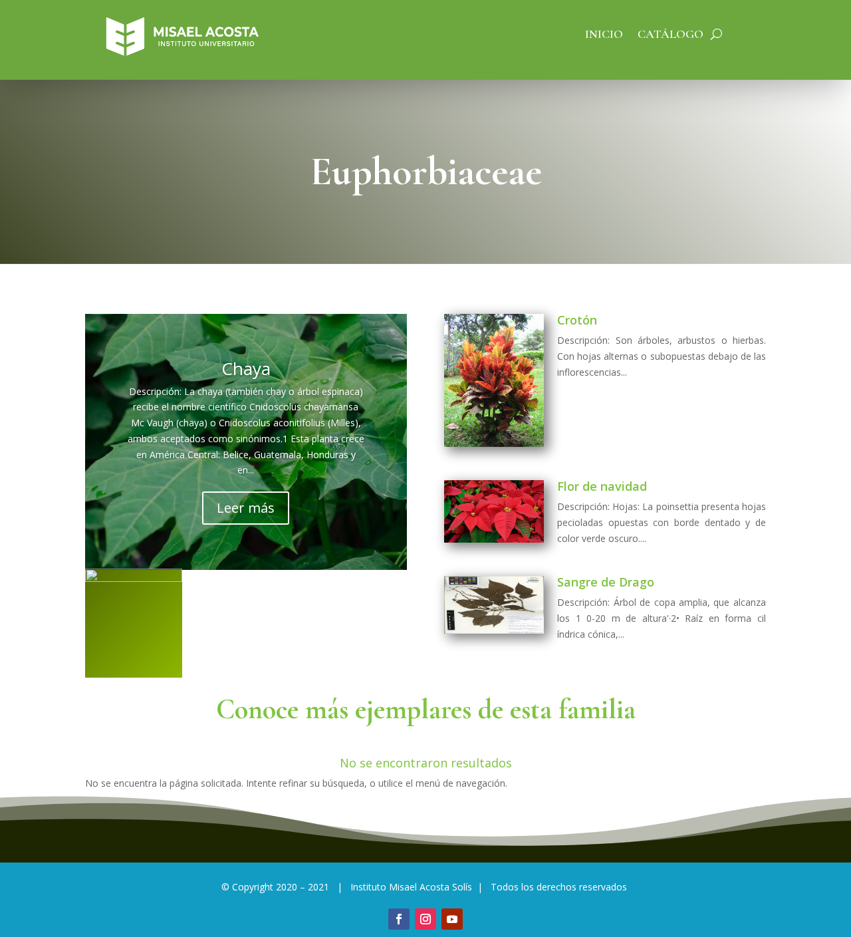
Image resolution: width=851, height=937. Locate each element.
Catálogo (670, 35)
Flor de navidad (602, 486)
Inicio (604, 35)
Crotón (577, 320)
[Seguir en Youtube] (452, 919)
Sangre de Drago (605, 582)
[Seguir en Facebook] (399, 919)
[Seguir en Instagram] (425, 919)
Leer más (246, 508)
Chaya (246, 368)
